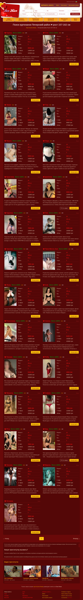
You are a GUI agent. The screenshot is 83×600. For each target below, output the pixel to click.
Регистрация (64, 5)
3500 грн (69, 84)
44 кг (67, 41)
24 (28, 360)
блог (67, 595)
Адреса (69, 591)
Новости (63, 595)
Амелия (10, 249)
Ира (23, 593)
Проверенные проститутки (35, 19)
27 (28, 324)
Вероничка (25, 595)
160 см (30, 111)
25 (67, 216)
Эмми (9, 105)
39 (28, 468)
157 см (30, 75)
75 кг (29, 365)
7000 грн (69, 48)
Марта (9, 141)
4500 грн (69, 120)
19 (28, 36)
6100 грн (69, 480)
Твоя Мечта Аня (51, 249)
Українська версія (71, 1)
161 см (30, 39)
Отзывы (70, 593)
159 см (68, 111)
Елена (9, 69)
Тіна (46, 105)
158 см (68, 39)
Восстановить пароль (74, 5)
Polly (47, 357)
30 (28, 504)
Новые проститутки (9, 19)
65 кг (67, 257)
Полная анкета (35, 64)
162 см (68, 183)
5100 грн (31, 372)
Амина (47, 321)
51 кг (29, 41)
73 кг (67, 473)
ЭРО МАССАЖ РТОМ (28, 597)
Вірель (48, 465)
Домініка (48, 177)
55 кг (29, 113)
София (48, 393)
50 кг (67, 149)
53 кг (29, 185)
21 (28, 396)
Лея (46, 213)
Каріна (9, 33)
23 (28, 72)
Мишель (10, 393)
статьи (70, 595)
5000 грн (31, 156)
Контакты (70, 597)
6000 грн (31, 120)
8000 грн (31, 48)
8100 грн (69, 336)
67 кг (67, 77)
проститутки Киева (38, 586)
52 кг (67, 185)
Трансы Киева (75, 19)
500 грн (69, 156)
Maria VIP (6, 597)
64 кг (67, 293)
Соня (5, 593)
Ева (46, 429)
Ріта (8, 429)
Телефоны (63, 591)
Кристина (10, 177)
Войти (57, 5)
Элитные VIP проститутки (51, 19)
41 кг (67, 113)
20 (28, 108)
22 (28, 144)
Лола (9, 285)
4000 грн (31, 84)
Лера (47, 141)
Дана (24, 591)
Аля (46, 285)
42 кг (29, 149)
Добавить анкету (47, 5)
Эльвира (6, 595)
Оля (46, 33)
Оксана (9, 357)
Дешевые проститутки (21, 19)
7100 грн (31, 300)
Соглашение (64, 597)
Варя (47, 69)
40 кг (67, 365)
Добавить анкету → (47, 591)
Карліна (10, 213)
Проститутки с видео (64, 19)
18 (67, 144)
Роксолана (11, 321)
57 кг (29, 77)
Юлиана (10, 501)
